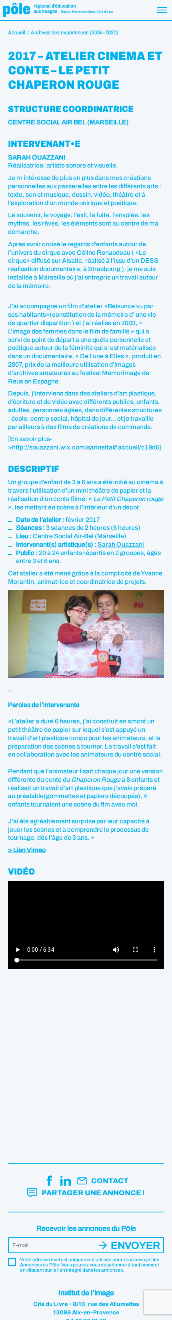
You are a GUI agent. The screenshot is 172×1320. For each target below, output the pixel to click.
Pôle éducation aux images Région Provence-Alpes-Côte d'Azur (58, 10)
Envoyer (135, 1245)
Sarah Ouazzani (121, 544)
